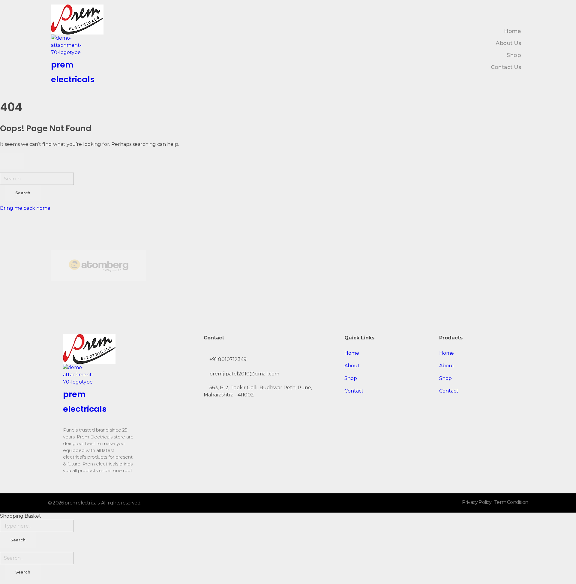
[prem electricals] (78, 20)
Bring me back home (25, 208)
